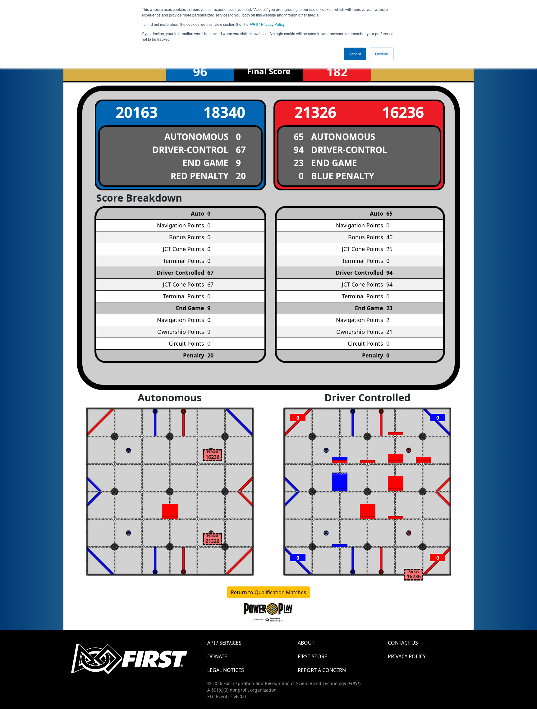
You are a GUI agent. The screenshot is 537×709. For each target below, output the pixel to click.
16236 (403, 112)
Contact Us (403, 642)
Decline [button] (381, 53)
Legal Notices (225, 670)
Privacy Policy (267, 24)
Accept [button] (355, 53)
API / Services (224, 642)
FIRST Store (312, 656)
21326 (315, 112)
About (306, 642)
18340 (224, 112)
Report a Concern (322, 670)
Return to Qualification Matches (268, 592)
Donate (217, 656)
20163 (137, 112)
